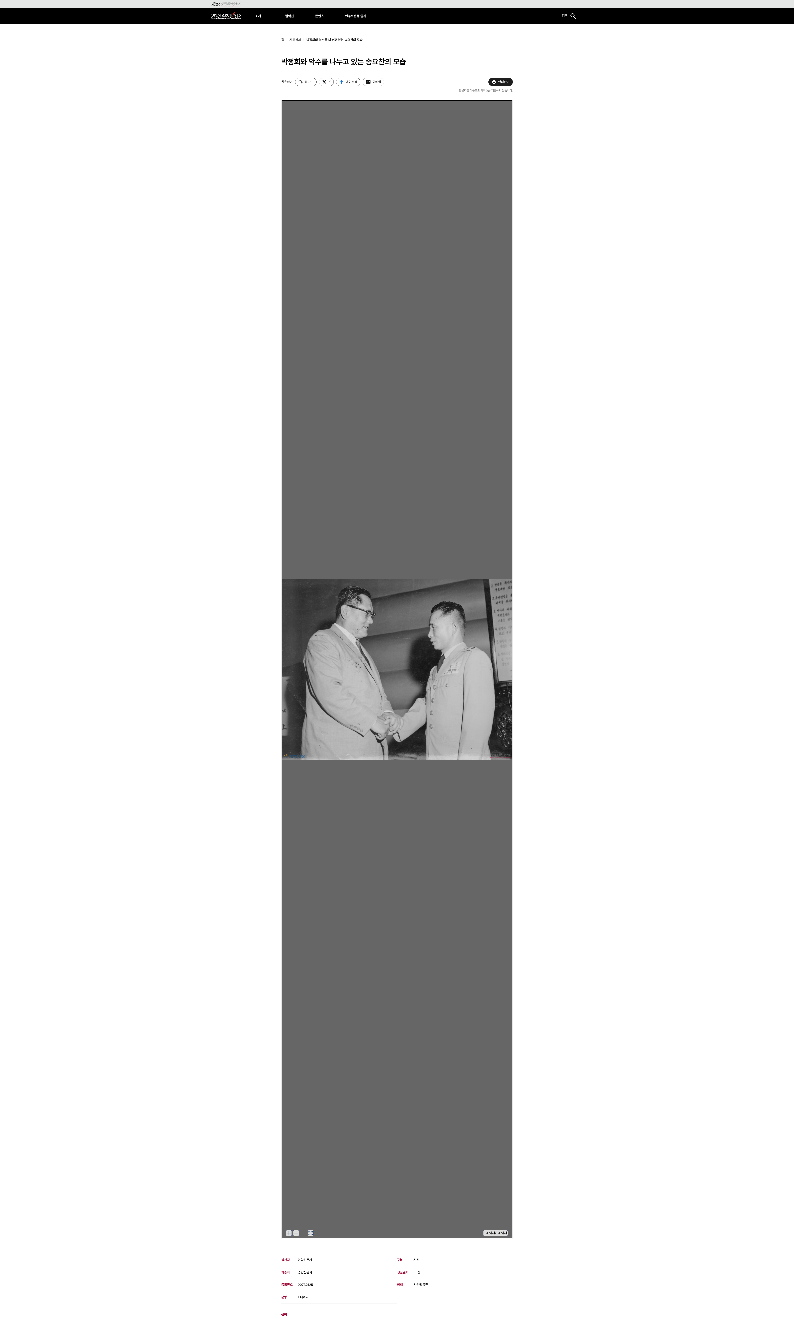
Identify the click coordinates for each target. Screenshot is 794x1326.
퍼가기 (309, 82)
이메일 (376, 82)
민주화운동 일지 (355, 16)
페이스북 (351, 82)
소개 (258, 16)
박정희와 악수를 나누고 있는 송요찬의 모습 (334, 40)
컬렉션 (289, 16)
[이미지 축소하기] (296, 1233)
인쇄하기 (504, 82)
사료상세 (295, 40)
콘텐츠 (319, 16)
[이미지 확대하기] (289, 1233)
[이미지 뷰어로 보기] (310, 1233)
